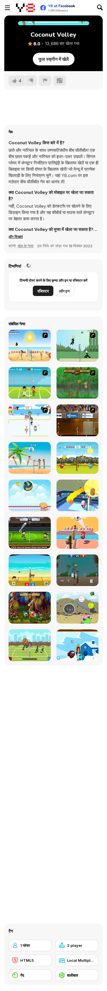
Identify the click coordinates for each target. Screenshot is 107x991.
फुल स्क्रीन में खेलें (54, 59)
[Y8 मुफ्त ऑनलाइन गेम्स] (25, 7)
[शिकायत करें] (45, 80)
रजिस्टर (43, 291)
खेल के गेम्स (25, 246)
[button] (16, 236)
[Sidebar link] (7, 7)
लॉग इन (64, 291)
